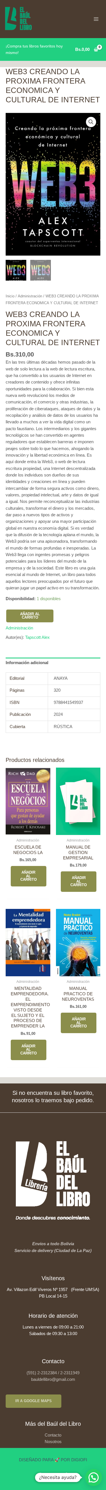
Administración (30, 296)
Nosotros (53, 1441)
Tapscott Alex (37, 637)
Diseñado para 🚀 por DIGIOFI (53, 1460)
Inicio (10, 296)
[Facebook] (40, 1475)
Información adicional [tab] (27, 662)
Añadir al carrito (30, 616)
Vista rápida (28, 829)
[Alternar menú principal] (96, 19)
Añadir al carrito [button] (28, 876)
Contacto (53, 1435)
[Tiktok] (66, 1475)
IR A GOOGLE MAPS (33, 1401)
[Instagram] (53, 1475)
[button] (91, 122)
